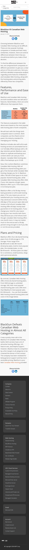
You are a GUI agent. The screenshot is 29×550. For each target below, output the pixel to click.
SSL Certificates (9, 456)
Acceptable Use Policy (11, 411)
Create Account (9, 525)
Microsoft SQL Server (11, 480)
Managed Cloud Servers (12, 474)
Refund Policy (9, 414)
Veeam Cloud (9, 489)
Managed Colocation (11, 498)
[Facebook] (13, 38)
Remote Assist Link (10, 528)
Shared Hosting (9, 440)
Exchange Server (10, 486)
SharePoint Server (10, 483)
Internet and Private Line (12, 492)
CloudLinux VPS (9, 450)
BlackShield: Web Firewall (12, 453)
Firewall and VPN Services (12, 495)
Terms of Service (10, 405)
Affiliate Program (10, 401)
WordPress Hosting (10, 444)
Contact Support (10, 531)
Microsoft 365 (9, 510)
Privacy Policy (9, 408)
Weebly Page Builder (11, 459)
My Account (8, 522)
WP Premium (9, 447)
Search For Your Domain (12, 426)
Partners (7, 395)
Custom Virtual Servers (11, 471)
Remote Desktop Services (12, 477)
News (6, 398)
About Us (8, 389)
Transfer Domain (10, 429)
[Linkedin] (16, 38)
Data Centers (9, 392)
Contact (7, 386)
